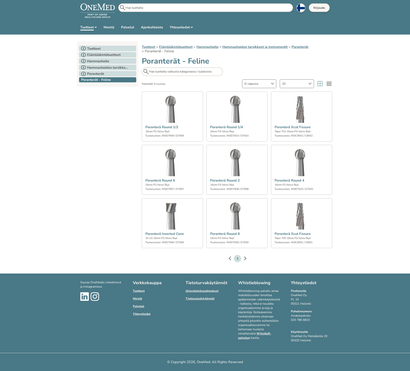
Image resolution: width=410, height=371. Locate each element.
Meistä (137, 299)
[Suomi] (300, 7)
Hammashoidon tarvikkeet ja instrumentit (255, 47)
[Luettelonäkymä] (329, 84)
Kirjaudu (319, 8)
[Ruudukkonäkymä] (320, 84)
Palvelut (138, 306)
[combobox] (259, 83)
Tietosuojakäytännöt (200, 299)
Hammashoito (207, 47)
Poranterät (299, 47)
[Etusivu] (97, 10)
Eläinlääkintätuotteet (176, 47)
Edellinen (232, 259)
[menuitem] (88, 28)
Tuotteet (148, 47)
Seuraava (243, 259)
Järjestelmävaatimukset (202, 291)
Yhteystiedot (141, 314)
